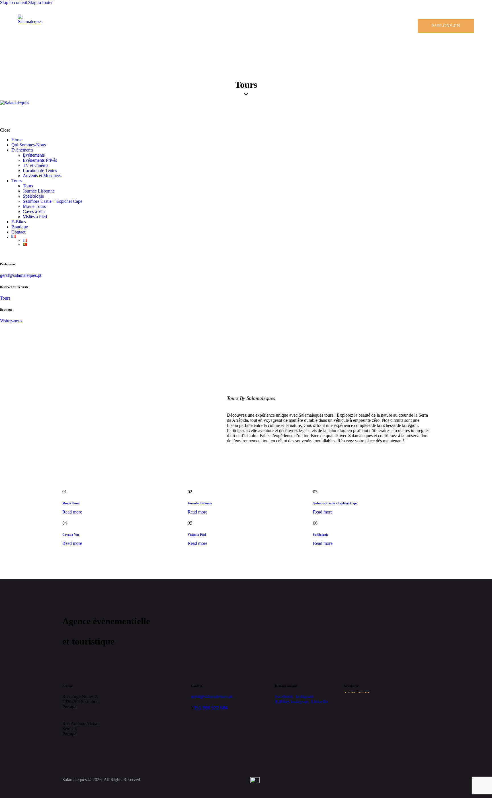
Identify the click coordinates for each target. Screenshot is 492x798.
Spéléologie (320, 534)
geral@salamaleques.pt (20, 275)
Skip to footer (40, 2)
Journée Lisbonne (200, 503)
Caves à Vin (70, 534)
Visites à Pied (197, 534)
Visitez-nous (11, 320)
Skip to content (13, 2)
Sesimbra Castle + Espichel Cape (335, 503)
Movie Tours (70, 503)
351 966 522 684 (211, 707)
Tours (5, 298)
